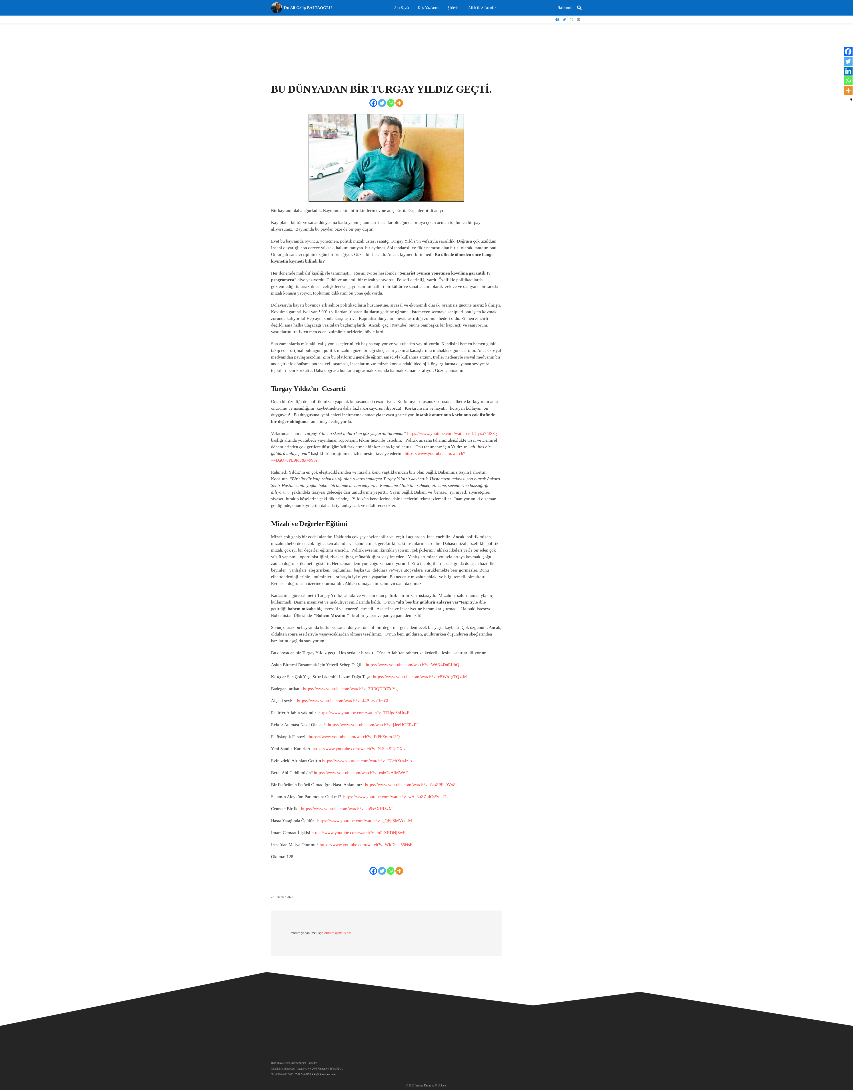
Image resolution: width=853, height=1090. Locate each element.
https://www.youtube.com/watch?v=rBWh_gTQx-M (420, 676)
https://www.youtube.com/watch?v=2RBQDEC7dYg (350, 688)
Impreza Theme (423, 1085)
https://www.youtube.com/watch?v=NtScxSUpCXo (359, 748)
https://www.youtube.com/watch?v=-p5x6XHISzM (347, 808)
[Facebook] (557, 19)
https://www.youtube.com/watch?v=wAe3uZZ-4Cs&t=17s (395, 796)
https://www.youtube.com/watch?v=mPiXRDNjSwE (358, 832)
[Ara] (579, 8)
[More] (399, 103)
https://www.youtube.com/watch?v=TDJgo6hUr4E (363, 712)
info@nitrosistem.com (323, 1074)
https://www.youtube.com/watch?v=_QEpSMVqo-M (364, 820)
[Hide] (851, 99)
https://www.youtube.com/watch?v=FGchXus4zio (367, 760)
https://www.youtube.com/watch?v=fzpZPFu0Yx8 (410, 784)
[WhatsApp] (571, 19)
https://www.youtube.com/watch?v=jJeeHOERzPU (373, 724)
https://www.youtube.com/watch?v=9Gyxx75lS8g (452, 433)
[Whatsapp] (391, 103)
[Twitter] (564, 19)
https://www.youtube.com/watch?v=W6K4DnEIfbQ (412, 664)
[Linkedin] (848, 71)
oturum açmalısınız (337, 933)
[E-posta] (578, 19)
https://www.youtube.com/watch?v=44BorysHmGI (343, 700)
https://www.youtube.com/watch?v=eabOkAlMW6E (361, 772)
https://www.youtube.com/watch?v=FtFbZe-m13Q (354, 736)
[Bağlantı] (276, 7)
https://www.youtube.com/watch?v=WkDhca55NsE (366, 844)
